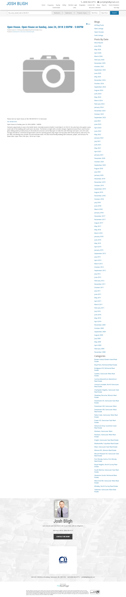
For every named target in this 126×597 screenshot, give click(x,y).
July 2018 (97, 202)
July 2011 (97, 291)
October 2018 (99, 199)
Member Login (72, 5)
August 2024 (98, 90)
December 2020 (99, 158)
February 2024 (99, 104)
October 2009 (99, 328)
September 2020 (100, 165)
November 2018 (99, 196)
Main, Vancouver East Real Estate (105, 447)
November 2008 (99, 352)
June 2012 (97, 277)
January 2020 (98, 175)
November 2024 (99, 80)
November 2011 (99, 284)
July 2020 (97, 172)
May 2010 (97, 318)
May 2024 (97, 97)
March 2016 (98, 233)
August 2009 (98, 335)
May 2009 (97, 342)
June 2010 (97, 315)
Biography (82, 5)
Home (43, 5)
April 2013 (97, 260)
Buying (58, 5)
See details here (12, 121)
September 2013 (100, 253)
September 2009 (100, 332)
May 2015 (97, 243)
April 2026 (97, 53)
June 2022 (97, 131)
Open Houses (99, 32)
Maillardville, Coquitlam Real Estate (106, 443)
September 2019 (100, 189)
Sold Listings (98, 35)
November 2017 (99, 219)
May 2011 (97, 298)
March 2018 (98, 209)
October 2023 (99, 114)
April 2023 (97, 128)
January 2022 (98, 138)
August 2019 (98, 192)
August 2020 (98, 168)
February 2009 (99, 349)
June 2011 (97, 294)
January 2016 (98, 236)
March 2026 (98, 56)
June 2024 (97, 94)
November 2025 (99, 63)
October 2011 (99, 287)
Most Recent (98, 43)
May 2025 (97, 77)
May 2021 (97, 148)
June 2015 (97, 240)
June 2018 (97, 206)
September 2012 (100, 270)
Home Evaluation (114, 5)
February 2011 (99, 308)
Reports (104, 5)
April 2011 (97, 301)
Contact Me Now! (63, 537)
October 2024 (99, 84)
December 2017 (99, 216)
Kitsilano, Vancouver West (103, 431)
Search (114, 13)
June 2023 (97, 124)
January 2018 (98, 213)
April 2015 (97, 247)
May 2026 (97, 50)
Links (74, 7)
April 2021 (97, 151)
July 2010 (97, 311)
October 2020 (99, 162)
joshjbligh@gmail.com (88, 577)
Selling (64, 5)
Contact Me (91, 5)
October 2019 (99, 185)
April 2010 (97, 321)
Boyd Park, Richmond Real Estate (105, 365)
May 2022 (97, 134)
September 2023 (100, 117)
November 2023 (99, 111)
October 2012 (99, 267)
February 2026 (99, 60)
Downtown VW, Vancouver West (105, 406)
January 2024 (98, 107)
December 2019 (99, 179)
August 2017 (98, 223)
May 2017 (97, 226)
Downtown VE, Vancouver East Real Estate (23, 32)
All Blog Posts (99, 25)
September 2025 (100, 70)
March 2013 (98, 264)
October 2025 (99, 67)
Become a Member (95, 7)
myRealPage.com (63, 586)
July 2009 (97, 338)
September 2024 (100, 87)
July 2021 (97, 141)
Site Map (116, 7)
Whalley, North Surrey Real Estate (106, 486)
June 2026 (97, 46)
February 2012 (99, 281)
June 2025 (97, 73)
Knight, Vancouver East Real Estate (106, 440)
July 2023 (97, 121)
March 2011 (98, 304)
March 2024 (98, 101)
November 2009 (99, 325)
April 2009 (97, 345)
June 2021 (97, 145)
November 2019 (99, 182)
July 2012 (97, 274)
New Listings (98, 29)
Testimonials (56, 7)
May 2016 (97, 230)
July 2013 (97, 257)
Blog (98, 5)
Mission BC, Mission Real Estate (105, 450)
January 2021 (98, 155)
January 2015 (98, 250)
